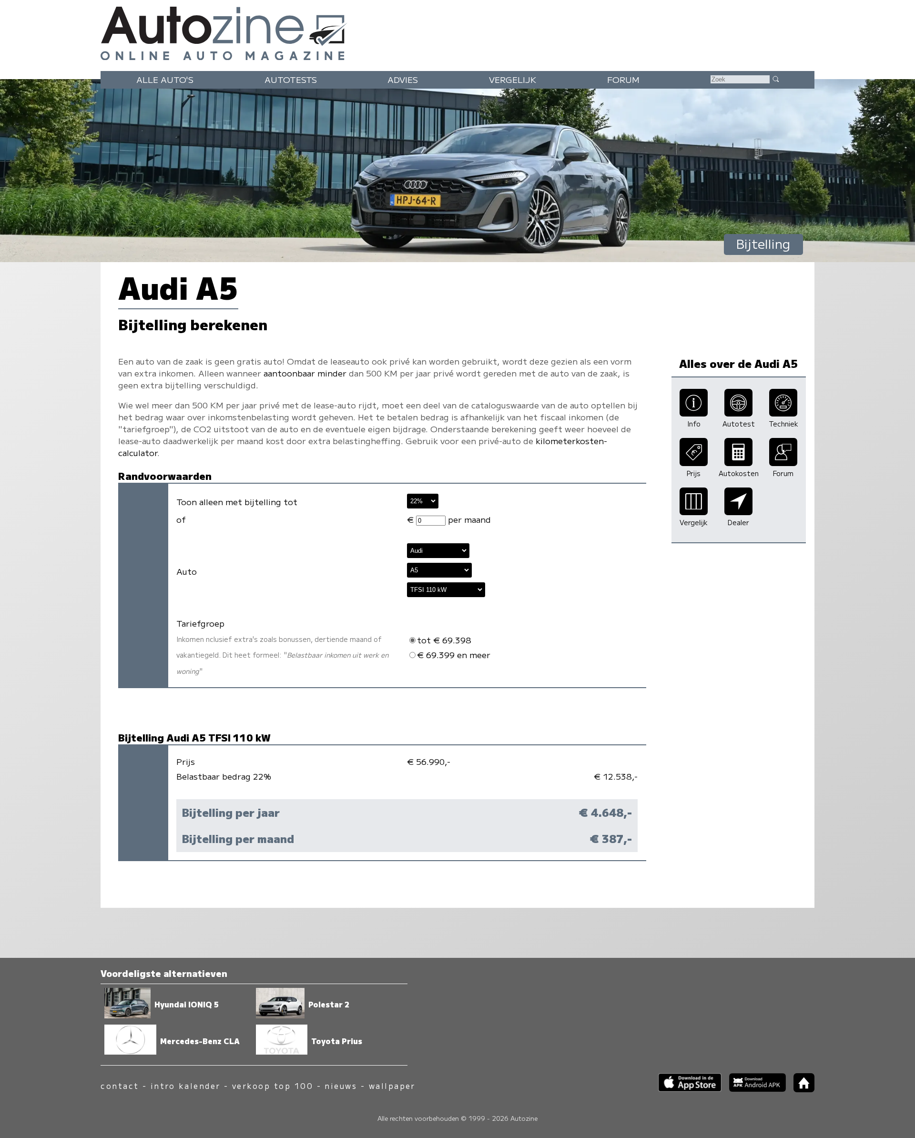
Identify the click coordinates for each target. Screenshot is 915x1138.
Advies (402, 79)
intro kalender (186, 1085)
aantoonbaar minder (305, 373)
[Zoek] (775, 78)
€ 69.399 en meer (453, 654)
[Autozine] (457, 31)
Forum (623, 79)
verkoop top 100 (272, 1085)
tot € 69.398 (444, 640)
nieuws (341, 1085)
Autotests (290, 79)
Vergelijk (512, 79)
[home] (800, 1089)
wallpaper (392, 1085)
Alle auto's (164, 79)
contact (120, 1085)
